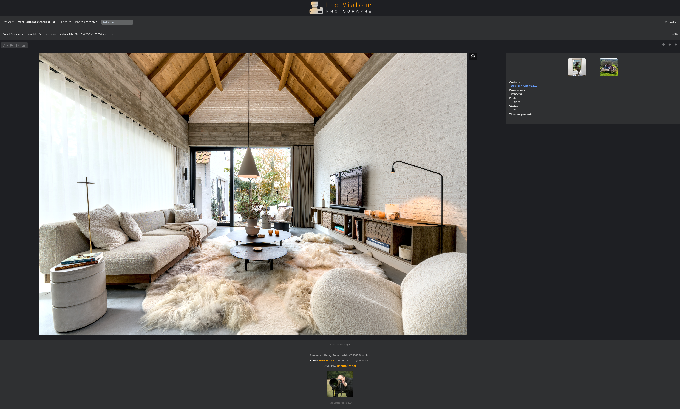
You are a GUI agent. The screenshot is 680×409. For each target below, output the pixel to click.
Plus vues (65, 22)
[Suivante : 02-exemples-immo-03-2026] (676, 44)
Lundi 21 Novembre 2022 (524, 85)
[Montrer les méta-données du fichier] (18, 45)
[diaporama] (11, 45)
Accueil (6, 34)
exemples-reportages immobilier (57, 34)
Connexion (671, 22)
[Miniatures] (664, 44)
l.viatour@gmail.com (358, 360)
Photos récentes (86, 22)
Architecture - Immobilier (25, 34)
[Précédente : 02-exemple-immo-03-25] (670, 44)
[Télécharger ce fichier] (24, 45)
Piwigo (346, 344)
